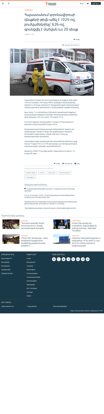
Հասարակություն (32, 273)
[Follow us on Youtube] (64, 259)
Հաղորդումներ (5, 269)
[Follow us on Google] (88, 259)
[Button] (76, 39)
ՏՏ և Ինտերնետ (32, 288)
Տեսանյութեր (5, 262)
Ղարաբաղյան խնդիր (33, 277)
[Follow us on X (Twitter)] (59, 259)
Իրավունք (30, 266)
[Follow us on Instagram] (73, 259)
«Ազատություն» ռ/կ (7, 306)
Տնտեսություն (31, 269)
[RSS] (78, 259)
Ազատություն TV (6, 258)
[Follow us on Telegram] (68, 259)
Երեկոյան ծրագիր (7, 273)
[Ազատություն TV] (88, 3)
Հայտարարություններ (60, 306)
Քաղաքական (31, 262)
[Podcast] (83, 259)
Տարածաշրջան (32, 281)
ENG (82, 3)
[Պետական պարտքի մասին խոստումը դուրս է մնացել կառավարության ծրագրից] (10, 224)
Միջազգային (76, 221)
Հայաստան (28, 10)
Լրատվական (5, 266)
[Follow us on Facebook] (54, 259)
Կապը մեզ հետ (32, 306)
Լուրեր (29, 258)
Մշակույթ (30, 292)
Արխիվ (29, 296)
